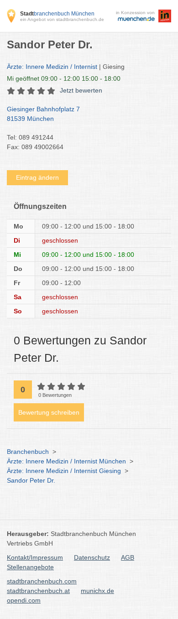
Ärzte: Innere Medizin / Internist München (66, 461)
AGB (127, 557)
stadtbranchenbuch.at (38, 590)
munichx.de (97, 590)
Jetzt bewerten (81, 90)
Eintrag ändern (37, 177)
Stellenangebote (30, 567)
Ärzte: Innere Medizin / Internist (52, 66)
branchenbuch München (57, 13)
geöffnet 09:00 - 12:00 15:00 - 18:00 (63, 78)
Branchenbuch (28, 451)
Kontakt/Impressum (35, 557)
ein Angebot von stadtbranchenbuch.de (62, 19)
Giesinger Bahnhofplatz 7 (43, 113)
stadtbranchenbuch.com (42, 581)
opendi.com (24, 600)
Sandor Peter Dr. (31, 480)
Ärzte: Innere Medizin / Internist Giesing (64, 470)
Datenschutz (92, 557)
